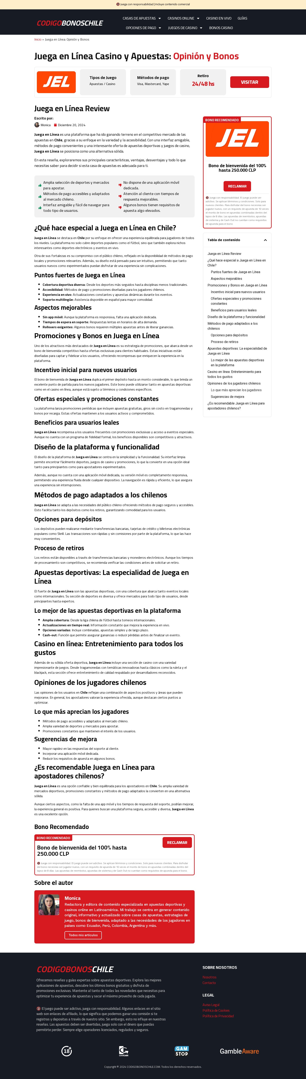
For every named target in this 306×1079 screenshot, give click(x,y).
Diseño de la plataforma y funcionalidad (236, 317)
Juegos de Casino (182, 27)
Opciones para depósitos (229, 335)
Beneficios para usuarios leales (234, 310)
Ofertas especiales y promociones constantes (236, 301)
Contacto (209, 982)
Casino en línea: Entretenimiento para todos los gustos (234, 374)
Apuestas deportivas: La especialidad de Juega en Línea (237, 351)
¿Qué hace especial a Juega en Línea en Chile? (237, 262)
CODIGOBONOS (74, 969)
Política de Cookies (216, 1010)
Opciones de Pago (141, 27)
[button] (265, 240)
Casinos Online (181, 18)
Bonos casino (221, 27)
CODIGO (69, 23)
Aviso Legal (211, 1004)
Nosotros (209, 977)
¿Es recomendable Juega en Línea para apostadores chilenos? (236, 405)
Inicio (37, 39)
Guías (242, 18)
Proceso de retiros (224, 342)
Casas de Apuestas (139, 18)
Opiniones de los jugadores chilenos (234, 383)
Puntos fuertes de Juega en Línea (235, 272)
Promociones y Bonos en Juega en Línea (237, 285)
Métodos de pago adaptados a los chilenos (233, 326)
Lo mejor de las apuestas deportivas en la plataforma (237, 362)
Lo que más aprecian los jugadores (236, 390)
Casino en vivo (218, 18)
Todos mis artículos (83, 935)
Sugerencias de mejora (227, 397)
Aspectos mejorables (226, 279)
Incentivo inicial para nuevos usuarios (238, 292)
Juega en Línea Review (224, 254)
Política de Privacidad (218, 1015)
